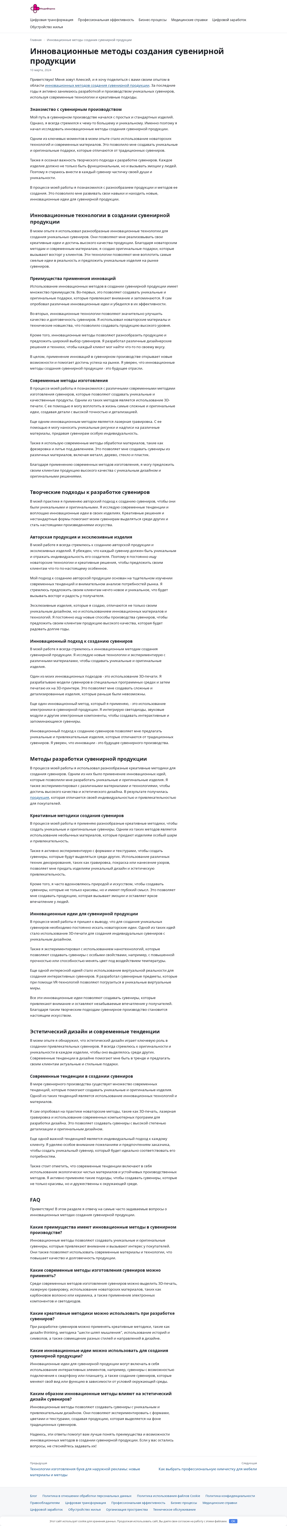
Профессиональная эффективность (106, 19)
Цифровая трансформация (51, 19)
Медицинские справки (189, 19)
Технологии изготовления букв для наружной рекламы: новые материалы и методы (85, 1469)
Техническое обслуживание (174, 1509)
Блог (33, 1496)
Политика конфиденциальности (230, 1496)
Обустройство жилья (46, 27)
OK (233, 1521)
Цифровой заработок (229, 19)
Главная (36, 40)
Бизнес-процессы (153, 19)
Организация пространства (127, 1509)
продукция (39, 797)
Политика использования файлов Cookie (168, 1496)
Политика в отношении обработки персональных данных (87, 1496)
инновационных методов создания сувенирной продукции (97, 85)
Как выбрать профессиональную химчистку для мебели (208, 1466)
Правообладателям (45, 1503)
